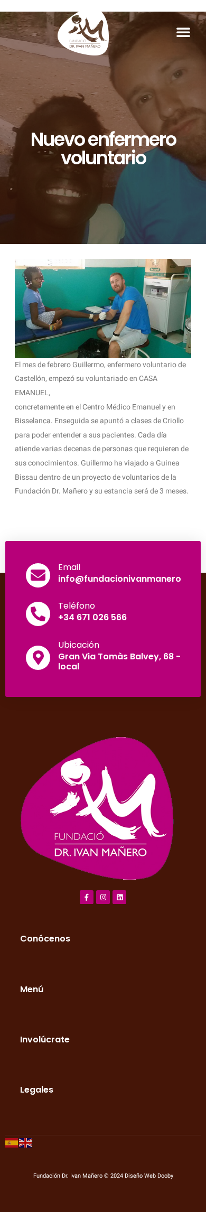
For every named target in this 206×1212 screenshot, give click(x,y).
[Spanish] (12, 1142)
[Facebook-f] (86, 897)
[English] (26, 1142)
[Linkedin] (119, 897)
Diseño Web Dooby (149, 1175)
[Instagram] (103, 897)
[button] (183, 32)
